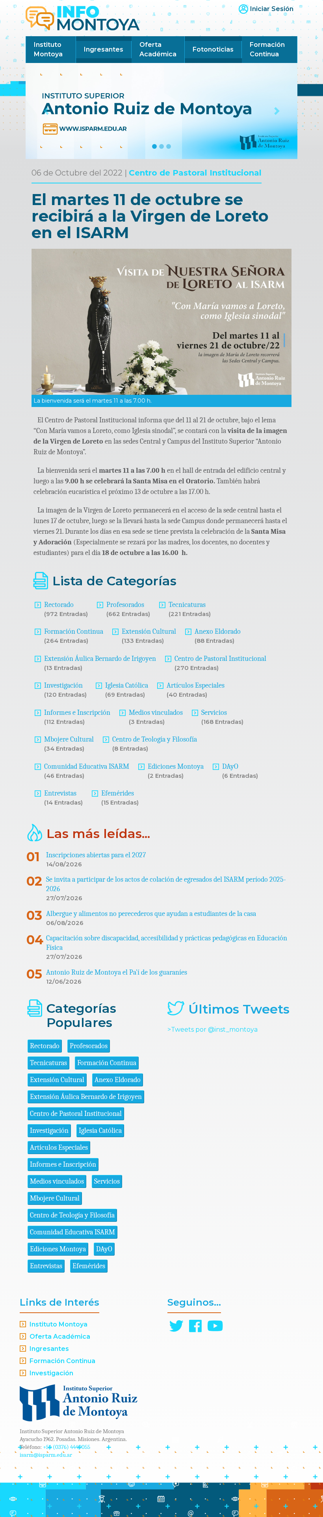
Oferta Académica (157, 49)
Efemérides (117, 793)
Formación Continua (267, 49)
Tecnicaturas (187, 605)
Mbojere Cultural (69, 739)
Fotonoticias (213, 49)
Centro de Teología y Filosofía (154, 739)
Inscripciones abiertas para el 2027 (96, 855)
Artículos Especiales (196, 685)
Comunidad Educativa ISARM (86, 766)
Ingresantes (103, 49)
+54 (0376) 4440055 (66, 1446)
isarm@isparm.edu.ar (46, 1454)
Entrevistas (60, 793)
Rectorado (59, 605)
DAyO (230, 766)
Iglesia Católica (126, 685)
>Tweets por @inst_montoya (212, 1029)
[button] (46, 111)
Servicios (214, 713)
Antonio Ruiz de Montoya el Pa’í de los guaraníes (116, 972)
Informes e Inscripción (77, 713)
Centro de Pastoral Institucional (195, 173)
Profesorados (125, 605)
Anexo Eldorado (218, 631)
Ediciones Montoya (176, 766)
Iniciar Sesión (271, 9)
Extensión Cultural (149, 631)
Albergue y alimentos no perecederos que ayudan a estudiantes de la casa (151, 914)
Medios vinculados (156, 713)
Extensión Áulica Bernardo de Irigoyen (100, 659)
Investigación (63, 685)
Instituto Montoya (48, 49)
